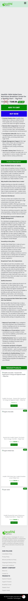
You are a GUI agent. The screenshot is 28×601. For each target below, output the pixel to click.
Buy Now (14, 114)
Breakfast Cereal (6, 584)
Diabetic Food (5, 587)
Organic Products (6, 581)
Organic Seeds (6, 590)
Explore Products (6, 579)
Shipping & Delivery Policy (9, 562)
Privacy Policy (5, 557)
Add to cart (14, 107)
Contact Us (5, 573)
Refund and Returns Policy (9, 559)
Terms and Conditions (8, 565)
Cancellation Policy (7, 554)
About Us (4, 570)
